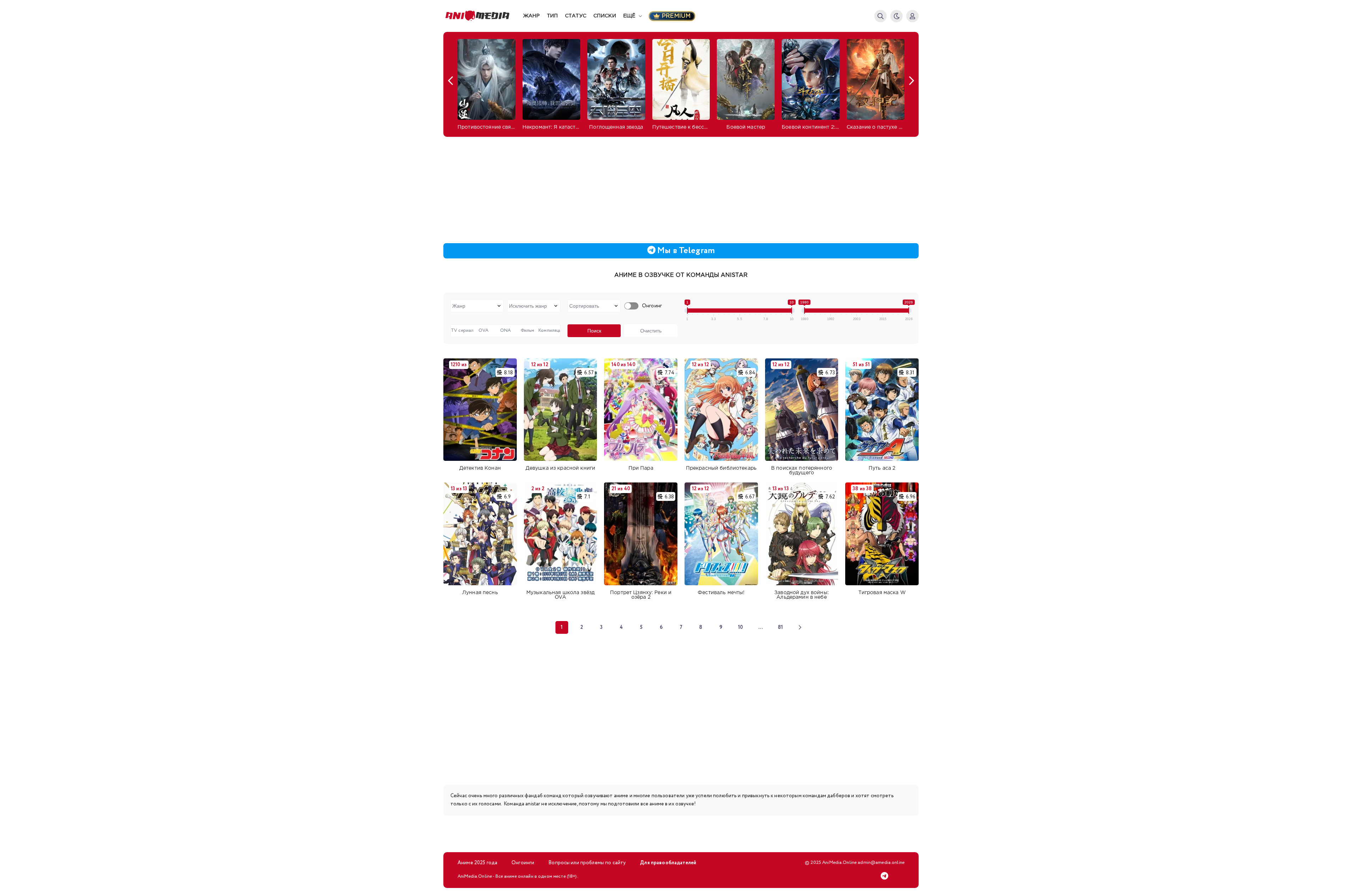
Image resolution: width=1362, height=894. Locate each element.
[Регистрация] (912, 16)
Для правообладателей (668, 862)
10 (740, 627)
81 (780, 627)
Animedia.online (483, 16)
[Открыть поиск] (880, 16)
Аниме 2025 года (477, 862)
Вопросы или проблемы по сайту (587, 862)
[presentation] (450, 81)
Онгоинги (522, 862)
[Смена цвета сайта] (896, 16)
